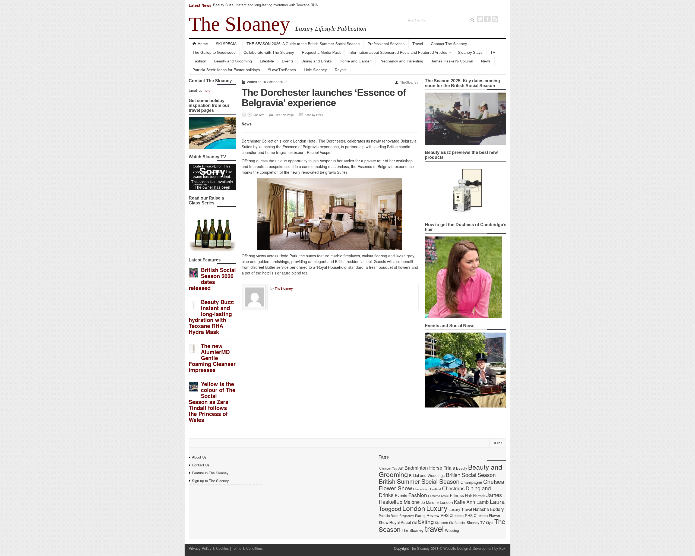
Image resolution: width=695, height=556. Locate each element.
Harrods (479, 495)
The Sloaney (239, 24)
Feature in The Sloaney (210, 472)
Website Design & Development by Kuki (474, 548)
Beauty (461, 468)
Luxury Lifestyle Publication (331, 28)
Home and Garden (356, 61)
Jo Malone (408, 501)
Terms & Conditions (247, 548)
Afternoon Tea (388, 468)
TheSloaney (409, 82)
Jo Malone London (437, 502)
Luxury (436, 508)
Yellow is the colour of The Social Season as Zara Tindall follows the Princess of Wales (212, 402)
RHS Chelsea (452, 515)
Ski (414, 522)
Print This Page (284, 115)
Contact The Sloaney (449, 44)
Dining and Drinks (316, 61)
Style (489, 522)
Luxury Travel (460, 509)
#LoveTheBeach (282, 70)
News (486, 61)
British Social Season (471, 475)
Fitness (457, 495)
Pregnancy (406, 515)
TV (492, 52)
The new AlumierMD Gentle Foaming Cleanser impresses (212, 358)
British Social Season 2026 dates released (212, 279)
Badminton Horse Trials (430, 467)
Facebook (487, 19)
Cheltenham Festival (427, 489)
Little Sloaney (315, 70)
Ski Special (457, 522)
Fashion (199, 61)
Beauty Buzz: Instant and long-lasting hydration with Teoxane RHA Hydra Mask (265, 7)
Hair (468, 495)
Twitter (480, 19)
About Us (199, 457)
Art (400, 468)
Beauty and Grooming (233, 61)
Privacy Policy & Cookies (209, 548)
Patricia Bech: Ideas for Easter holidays (226, 70)
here (207, 90)
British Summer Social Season (419, 481)
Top (497, 443)
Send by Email (314, 115)
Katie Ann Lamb (471, 501)
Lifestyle (267, 61)
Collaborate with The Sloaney (269, 52)
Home (203, 44)
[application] (212, 177)
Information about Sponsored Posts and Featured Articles (398, 52)
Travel (417, 44)
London (413, 508)
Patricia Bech (388, 515)
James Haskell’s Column (452, 61)
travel (434, 528)
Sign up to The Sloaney (210, 480)
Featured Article (438, 496)
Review (433, 515)
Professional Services (386, 44)
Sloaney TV (476, 522)
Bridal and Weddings (427, 475)
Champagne (471, 482)
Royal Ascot (400, 522)
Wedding (452, 530)
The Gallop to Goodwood (214, 52)
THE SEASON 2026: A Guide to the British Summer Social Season (303, 44)
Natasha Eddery (488, 509)
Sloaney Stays (470, 52)
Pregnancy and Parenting (401, 61)
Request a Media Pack (321, 52)
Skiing (426, 521)
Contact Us (201, 464)
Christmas (453, 488)
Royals (340, 70)
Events (287, 61)
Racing (420, 515)
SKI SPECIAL (227, 44)
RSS (495, 19)
